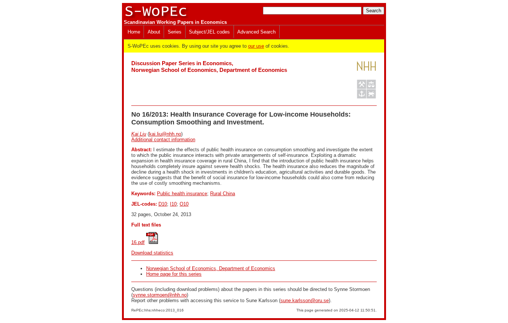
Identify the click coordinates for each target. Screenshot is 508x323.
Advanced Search (256, 32)
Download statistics (152, 253)
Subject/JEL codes (209, 32)
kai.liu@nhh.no (165, 134)
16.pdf (138, 242)
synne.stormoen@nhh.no (160, 295)
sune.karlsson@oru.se (304, 300)
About (154, 32)
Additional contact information (163, 139)
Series (174, 32)
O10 (184, 204)
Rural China (222, 193)
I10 (173, 204)
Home (134, 32)
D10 (162, 204)
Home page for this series (174, 274)
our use (256, 46)
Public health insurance (182, 193)
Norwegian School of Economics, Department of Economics (210, 268)
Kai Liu (138, 134)
